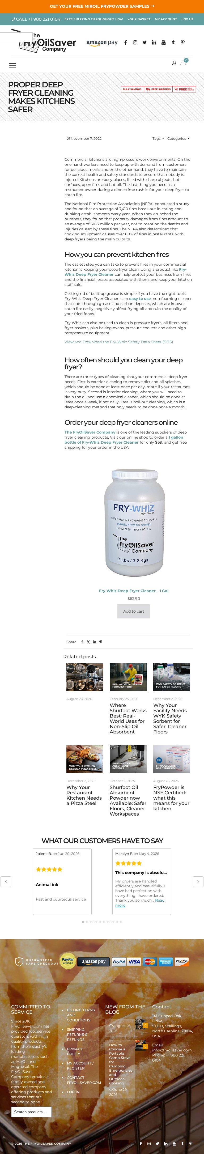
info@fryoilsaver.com (172, 1050)
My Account (166, 19)
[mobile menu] (15, 64)
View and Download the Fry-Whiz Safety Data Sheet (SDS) (119, 342)
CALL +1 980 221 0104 (38, 19)
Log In (187, 19)
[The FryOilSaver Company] (43, 41)
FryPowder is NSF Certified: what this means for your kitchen (171, 798)
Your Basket (139, 19)
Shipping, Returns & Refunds (77, 1034)
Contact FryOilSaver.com (81, 1080)
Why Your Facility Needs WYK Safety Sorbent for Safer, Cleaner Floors (170, 718)
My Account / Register (80, 1065)
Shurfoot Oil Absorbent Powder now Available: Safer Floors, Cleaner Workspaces (128, 800)
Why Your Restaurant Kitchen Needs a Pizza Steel (84, 795)
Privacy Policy (74, 1051)
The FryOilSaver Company (90, 432)
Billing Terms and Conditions (81, 1015)
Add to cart (133, 611)
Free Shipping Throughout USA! (94, 19)
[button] (6, 881)
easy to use (140, 298)
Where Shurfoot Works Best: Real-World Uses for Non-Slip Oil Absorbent (128, 718)
